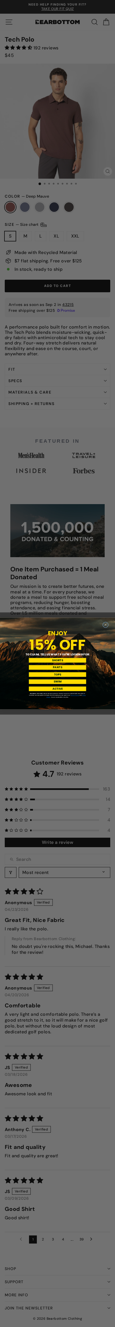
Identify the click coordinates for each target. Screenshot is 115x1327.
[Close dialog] (105, 624)
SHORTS (57, 660)
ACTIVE (57, 689)
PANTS (57, 667)
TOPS (57, 675)
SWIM (57, 682)
